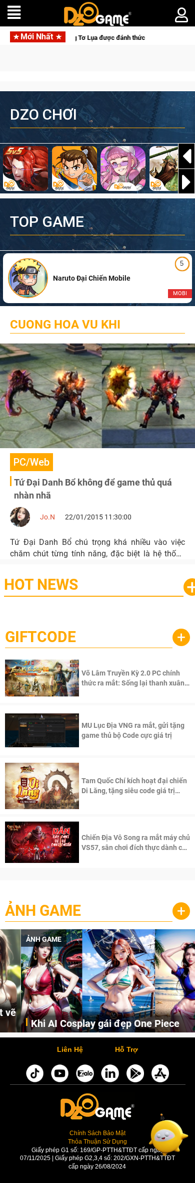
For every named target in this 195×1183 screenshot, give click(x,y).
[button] (186, 182)
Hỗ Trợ (126, 1049)
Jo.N (47, 517)
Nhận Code (135, 678)
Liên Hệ (70, 1049)
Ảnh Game (43, 910)
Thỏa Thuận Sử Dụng (97, 1141)
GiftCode (40, 637)
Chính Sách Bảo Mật (98, 1133)
